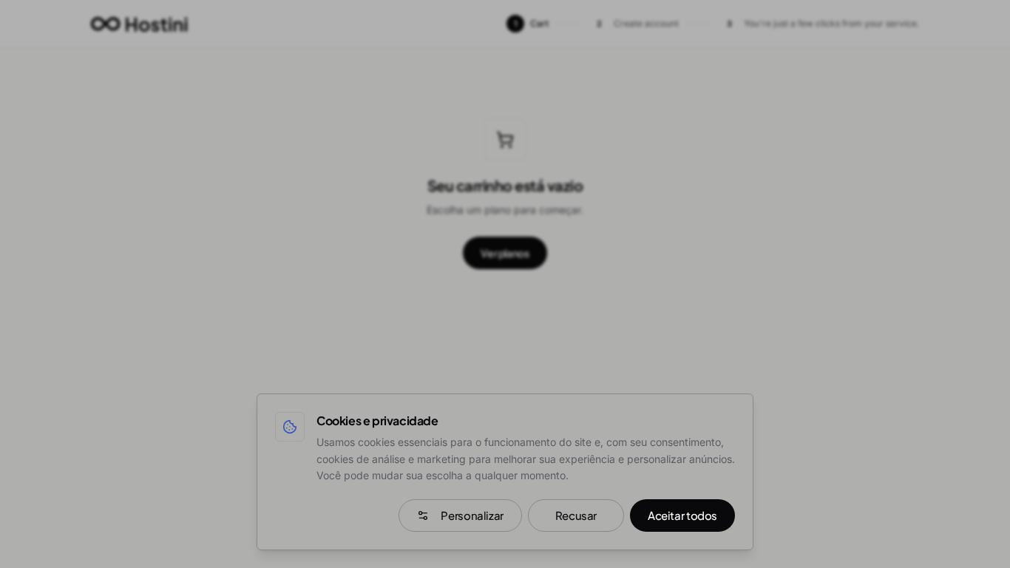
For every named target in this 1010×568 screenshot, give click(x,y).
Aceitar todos (682, 515)
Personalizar (472, 515)
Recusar (576, 515)
